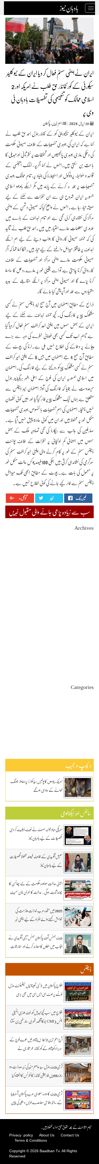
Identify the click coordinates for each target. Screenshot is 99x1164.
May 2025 (86, 607)
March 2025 (85, 616)
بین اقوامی (88, 705)
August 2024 (85, 649)
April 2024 (86, 668)
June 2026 (86, 545)
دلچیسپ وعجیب (85, 719)
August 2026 (85, 536)
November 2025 (82, 578)
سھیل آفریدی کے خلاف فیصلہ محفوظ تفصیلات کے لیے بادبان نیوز (36, 861)
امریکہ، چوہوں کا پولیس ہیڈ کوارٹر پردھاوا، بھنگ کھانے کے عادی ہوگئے (36, 785)
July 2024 (87, 654)
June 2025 (86, 602)
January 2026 (84, 569)
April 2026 (86, 555)
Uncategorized (83, 695)
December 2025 (82, 574)
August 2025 (85, 593)
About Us (46, 1135)
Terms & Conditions (31, 1140)
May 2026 (86, 550)
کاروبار (90, 728)
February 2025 (83, 621)
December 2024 (82, 630)
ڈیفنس (90, 723)
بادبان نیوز (69, 8)
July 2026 (87, 541)
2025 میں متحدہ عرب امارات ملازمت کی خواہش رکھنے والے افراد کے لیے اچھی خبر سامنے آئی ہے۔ (38, 919)
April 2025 (86, 611)
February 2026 (83, 564)
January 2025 (84, 626)
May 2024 (86, 664)
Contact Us (70, 1135)
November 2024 (82, 635)
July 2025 (87, 597)
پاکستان (46, 123)
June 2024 (86, 659)
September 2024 (82, 645)
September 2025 (82, 588)
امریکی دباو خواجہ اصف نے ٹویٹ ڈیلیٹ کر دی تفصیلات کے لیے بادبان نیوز (36, 834)
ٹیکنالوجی (89, 714)
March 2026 (85, 559)
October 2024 (84, 640)
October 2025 (84, 583)
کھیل (91, 733)
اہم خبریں (56, 123)
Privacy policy (21, 1135)
